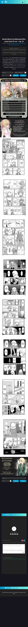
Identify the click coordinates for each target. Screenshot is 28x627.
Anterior (16, 75)
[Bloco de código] (16, 550)
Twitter (21, 587)
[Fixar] (9, 550)
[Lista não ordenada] (13, 550)
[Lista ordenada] (11, 550)
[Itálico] (6, 550)
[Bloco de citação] (15, 550)
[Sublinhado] (8, 550)
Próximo (23, 75)
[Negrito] (4, 550)
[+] (22, 550)
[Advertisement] (14, 22)
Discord (8, 587)
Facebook (15, 587)
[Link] (18, 550)
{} (20, 550)
